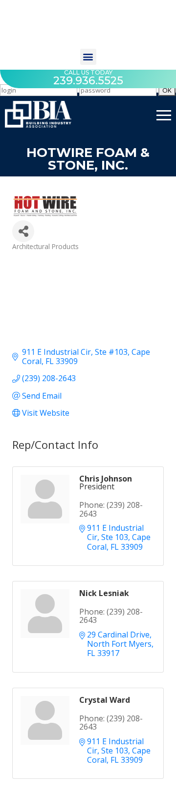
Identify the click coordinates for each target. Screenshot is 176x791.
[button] (88, 57)
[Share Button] (23, 231)
